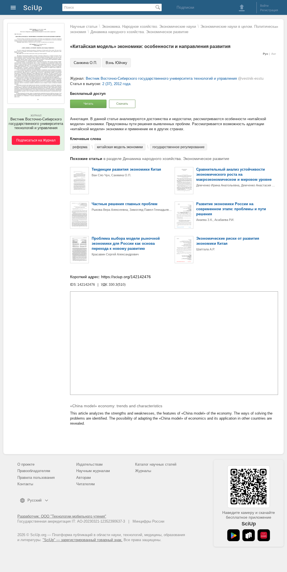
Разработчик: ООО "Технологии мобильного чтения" (61, 516)
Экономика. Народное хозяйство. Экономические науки (149, 26)
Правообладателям (33, 471)
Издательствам (89, 464)
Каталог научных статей (155, 464)
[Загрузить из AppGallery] (263, 535)
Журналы (143, 471)
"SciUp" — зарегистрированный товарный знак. (82, 540)
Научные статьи (83, 26)
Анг (273, 53)
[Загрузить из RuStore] (248, 535)
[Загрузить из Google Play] (233, 535)
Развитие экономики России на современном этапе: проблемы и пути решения (231, 209)
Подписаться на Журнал (35, 140)
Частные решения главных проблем (125, 204)
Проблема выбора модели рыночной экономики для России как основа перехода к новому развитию (126, 243)
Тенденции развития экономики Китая (126, 169)
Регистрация (269, 10)
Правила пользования (36, 477)
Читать (88, 103)
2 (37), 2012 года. (116, 84)
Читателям (85, 484)
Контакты (25, 484)
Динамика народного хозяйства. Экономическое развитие (139, 32)
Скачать (122, 103)
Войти (264, 5)
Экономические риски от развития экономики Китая (227, 241)
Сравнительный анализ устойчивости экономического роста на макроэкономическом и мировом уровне (234, 174)
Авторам (83, 477)
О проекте (25, 464)
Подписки (185, 7)
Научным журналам (93, 471)
